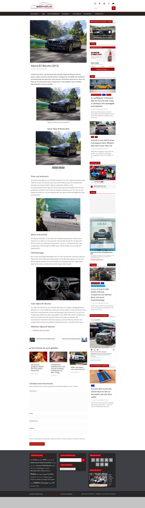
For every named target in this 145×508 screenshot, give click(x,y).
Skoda (38, 479)
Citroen (52, 459)
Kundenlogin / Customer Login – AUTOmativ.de (105, 494)
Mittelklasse (47, 470)
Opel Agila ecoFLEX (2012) (71, 339)
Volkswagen (44, 483)
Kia (37, 468)
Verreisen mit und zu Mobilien (98, 285)
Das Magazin (34, 14)
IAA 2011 (34, 468)
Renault (32, 479)
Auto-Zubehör (77, 14)
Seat (36, 479)
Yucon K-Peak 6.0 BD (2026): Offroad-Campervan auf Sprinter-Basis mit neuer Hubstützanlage (101, 294)
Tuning (31, 483)
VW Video (37, 486)
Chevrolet (49, 459)
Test (96, 137)
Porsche (109, 94)
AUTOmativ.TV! (99, 14)
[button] (38, 14)
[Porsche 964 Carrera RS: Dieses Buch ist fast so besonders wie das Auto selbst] (103, 376)
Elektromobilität (45, 463)
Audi (92, 137)
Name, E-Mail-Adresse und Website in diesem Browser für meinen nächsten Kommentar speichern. (57, 439)
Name (31, 413)
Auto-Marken (87, 14)
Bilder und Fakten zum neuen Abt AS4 (78, 368)
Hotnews (39, 466)
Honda (34, 465)
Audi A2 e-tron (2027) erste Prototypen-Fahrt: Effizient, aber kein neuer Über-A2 (102, 143)
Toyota (52, 479)
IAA (31, 468)
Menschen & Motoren (96, 94)
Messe (43, 471)
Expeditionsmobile (95, 283)
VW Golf (32, 486)
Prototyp (45, 477)
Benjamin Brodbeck (104, 109)
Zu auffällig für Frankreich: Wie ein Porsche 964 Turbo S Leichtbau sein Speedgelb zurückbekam (102, 102)
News (43, 14)
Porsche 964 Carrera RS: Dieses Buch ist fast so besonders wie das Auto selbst (101, 393)
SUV (49, 479)
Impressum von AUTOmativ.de (87, 494)
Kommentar (33, 391)
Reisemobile (65, 14)
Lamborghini (46, 468)
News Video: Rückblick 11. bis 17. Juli (111, 478)
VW (53, 483)
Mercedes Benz (35, 471)
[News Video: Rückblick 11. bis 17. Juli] (98, 480)
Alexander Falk (43, 69)
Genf (31, 465)
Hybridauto (46, 465)
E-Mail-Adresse (33, 421)
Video (37, 482)
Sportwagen (44, 479)
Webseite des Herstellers (41, 330)
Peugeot (44, 474)
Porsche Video (40, 477)
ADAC (31, 460)
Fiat (52, 463)
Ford (54, 463)
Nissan (37, 474)
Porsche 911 (33, 477)
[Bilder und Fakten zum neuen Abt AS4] (78, 353)
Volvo (50, 483)
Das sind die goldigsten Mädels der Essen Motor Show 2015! (37, 368)
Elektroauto (34, 462)
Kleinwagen (41, 468)
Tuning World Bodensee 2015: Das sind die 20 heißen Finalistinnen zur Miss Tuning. (58, 369)
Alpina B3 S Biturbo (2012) (45, 339)
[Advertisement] (102, 204)
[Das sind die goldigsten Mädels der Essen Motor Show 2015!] (38, 353)
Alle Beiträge (111, 264)
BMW (44, 460)
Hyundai (53, 465)
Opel (40, 474)
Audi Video (39, 460)
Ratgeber (50, 477)
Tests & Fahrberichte (53, 14)
